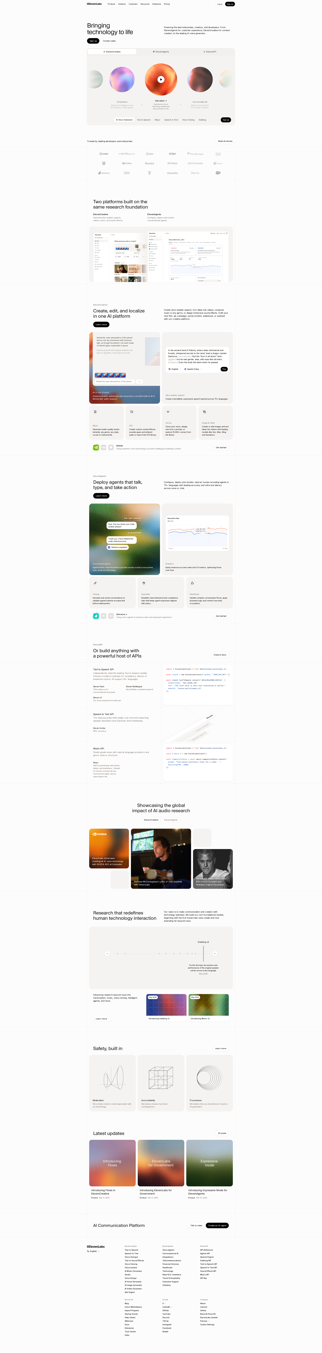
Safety (203, 1310)
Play (224, 369)
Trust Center (130, 1331)
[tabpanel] (135, 447)
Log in (219, 4)
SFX (131, 425)
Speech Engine (207, 1257)
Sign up (230, 4)
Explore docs (220, 654)
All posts (222, 1133)
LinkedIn (166, 1307)
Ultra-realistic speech (175, 395)
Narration (160, 100)
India (127, 1335)
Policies (203, 1321)
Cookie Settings (207, 1324)
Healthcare (167, 1267)
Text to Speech (131, 1250)
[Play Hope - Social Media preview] (228, 79)
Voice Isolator (131, 1267)
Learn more (101, 324)
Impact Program (132, 1310)
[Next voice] (180, 104)
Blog (127, 1303)
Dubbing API (205, 1260)
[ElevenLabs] (94, 4)
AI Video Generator (133, 1289)
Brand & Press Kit (208, 1314)
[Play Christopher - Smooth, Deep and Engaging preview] (94, 79)
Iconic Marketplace (133, 1307)
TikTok (166, 1321)
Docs (127, 1324)
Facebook (167, 1328)
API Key (203, 1278)
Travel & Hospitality (171, 1278)
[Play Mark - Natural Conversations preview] (200, 79)
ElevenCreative (100, 214)
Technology (168, 1271)
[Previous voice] (141, 104)
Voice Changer (131, 1257)
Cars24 (119, 614)
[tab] (112, 51)
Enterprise (129, 1328)
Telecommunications (172, 1260)
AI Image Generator (133, 1285)
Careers (203, 1307)
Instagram (167, 1324)
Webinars (129, 1321)
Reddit (165, 1331)
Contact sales (109, 41)
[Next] (214, 953)
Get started (221, 447)
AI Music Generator (133, 1271)
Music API (98, 748)
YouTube (166, 1314)
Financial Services (171, 1264)
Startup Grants (131, 1314)
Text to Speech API (103, 669)
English (93, 1251)
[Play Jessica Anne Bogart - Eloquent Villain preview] (122, 79)
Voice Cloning (131, 1264)
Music (95, 425)
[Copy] (229, 668)
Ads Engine (130, 1292)
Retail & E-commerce (172, 1275)
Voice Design (131, 1278)
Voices (169, 423)
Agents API (205, 1253)
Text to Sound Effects (134, 1260)
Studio (128, 1275)
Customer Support (171, 1282)
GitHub (166, 1310)
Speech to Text (131, 1253)
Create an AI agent (217, 1225)
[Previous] (107, 953)
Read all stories (225, 141)
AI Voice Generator (133, 1282)
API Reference (206, 1250)
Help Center (130, 1317)
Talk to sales (196, 1225)
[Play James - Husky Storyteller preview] (161, 79)
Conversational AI (170, 1253)
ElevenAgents (154, 214)
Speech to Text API (103, 714)
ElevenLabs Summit (209, 1317)
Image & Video (208, 423)
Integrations (168, 1257)
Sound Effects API (208, 1271)
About (203, 1303)
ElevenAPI (204, 1246)
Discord (166, 1317)
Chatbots (167, 1285)
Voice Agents (168, 1250)
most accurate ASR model (110, 717)
